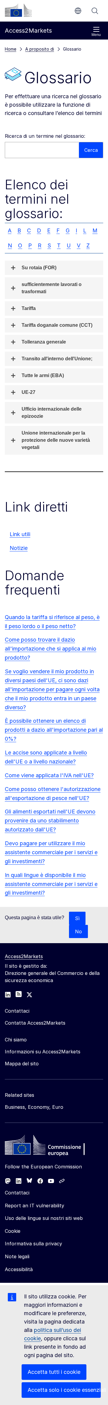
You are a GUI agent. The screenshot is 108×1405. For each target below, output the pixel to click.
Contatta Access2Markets (35, 1023)
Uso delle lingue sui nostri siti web (44, 1218)
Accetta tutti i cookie (54, 1372)
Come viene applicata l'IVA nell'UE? (49, 775)
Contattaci (17, 1193)
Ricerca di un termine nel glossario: (45, 136)
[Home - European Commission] (48, 1146)
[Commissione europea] (18, 10)
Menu (96, 35)
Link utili (20, 534)
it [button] (78, 11)
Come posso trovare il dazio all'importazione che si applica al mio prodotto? (50, 648)
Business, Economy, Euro (34, 1107)
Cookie (12, 1231)
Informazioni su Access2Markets (42, 1052)
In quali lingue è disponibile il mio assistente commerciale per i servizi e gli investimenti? (51, 884)
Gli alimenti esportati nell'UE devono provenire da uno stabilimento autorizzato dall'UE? (50, 820)
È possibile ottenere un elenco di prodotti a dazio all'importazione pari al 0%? (54, 730)
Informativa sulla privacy (33, 1244)
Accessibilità (19, 1269)
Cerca (94, 11)
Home (10, 49)
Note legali (17, 1256)
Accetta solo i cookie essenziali (64, 1390)
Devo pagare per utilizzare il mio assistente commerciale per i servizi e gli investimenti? (51, 852)
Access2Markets (24, 956)
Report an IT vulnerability (34, 1206)
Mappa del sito (22, 1064)
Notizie (19, 548)
